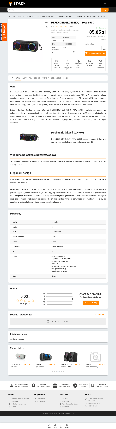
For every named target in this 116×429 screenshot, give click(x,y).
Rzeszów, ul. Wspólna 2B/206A (96, 399)
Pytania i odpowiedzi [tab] (52, 78)
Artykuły (65, 399)
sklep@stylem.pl (94, 403)
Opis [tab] (18, 78)
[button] (52, 371)
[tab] (12, 78)
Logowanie (41, 399)
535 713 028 (92, 406)
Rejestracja (41, 401)
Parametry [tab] (27, 78)
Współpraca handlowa (70, 404)
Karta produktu (18, 339)
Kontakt (14, 407)
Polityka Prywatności (18, 404)
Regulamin (15, 401)
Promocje (65, 407)
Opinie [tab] (37, 78)
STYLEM (19, 3)
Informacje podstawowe (20, 399)
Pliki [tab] (65, 78)
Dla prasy (65, 401)
